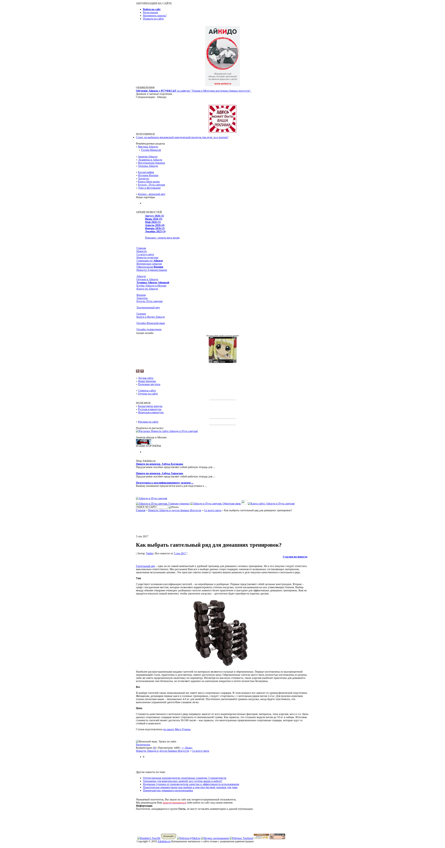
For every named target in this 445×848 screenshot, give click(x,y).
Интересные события (149, 263)
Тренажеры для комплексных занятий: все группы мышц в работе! (182, 781)
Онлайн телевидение (148, 329)
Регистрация (150, 12)
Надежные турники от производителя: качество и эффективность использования (191, 784)
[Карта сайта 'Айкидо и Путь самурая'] (271, 503)
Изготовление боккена (151, 162)
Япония (141, 294)
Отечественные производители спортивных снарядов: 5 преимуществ (184, 777)
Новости (141, 251)
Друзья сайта (145, 378)
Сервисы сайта (147, 390)
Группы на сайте (148, 393)
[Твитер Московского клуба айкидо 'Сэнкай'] (138, 371)
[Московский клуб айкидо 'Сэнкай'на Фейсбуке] (142, 371)
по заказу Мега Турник (177, 729)
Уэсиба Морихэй (151, 149)
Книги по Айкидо (147, 288)
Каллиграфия (146, 172)
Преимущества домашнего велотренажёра (168, 790)
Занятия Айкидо (147, 156)
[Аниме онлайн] (223, 362)
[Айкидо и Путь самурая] (151, 498)
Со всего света (145, 254)
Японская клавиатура (151, 412)
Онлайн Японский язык (150, 323)
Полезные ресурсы (149, 384)
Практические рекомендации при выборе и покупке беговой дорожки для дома (190, 787)
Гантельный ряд (145, 566)
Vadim (149, 553)
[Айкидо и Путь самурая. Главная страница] (162, 503)
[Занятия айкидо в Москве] (222, 85)
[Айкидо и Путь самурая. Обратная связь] (215, 503)
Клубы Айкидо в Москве (151, 285)
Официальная (149, 266)
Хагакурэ (143, 178)
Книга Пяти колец (149, 181)
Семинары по (149, 260)
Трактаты (142, 298)
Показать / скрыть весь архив (162, 237)
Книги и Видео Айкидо (150, 316)
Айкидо (141, 276)
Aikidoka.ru (164, 841)
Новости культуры (147, 257)
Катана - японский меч (151, 194)
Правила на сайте (153, 18)
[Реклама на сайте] (222, 131)
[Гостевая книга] (244, 503)
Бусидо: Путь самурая (149, 301)
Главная (141, 248)
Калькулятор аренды (150, 406)
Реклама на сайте (148, 421)
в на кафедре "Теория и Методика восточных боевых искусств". (193, 90)
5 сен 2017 (180, 553)
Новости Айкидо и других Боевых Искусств (162, 750)
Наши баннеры (147, 381)
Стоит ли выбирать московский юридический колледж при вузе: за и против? (182, 137)
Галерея (141, 313)
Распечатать (143, 744)
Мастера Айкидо (148, 146)
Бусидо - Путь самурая (151, 184)
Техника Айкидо (148, 165)
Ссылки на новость (295, 556)
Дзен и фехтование (149, 187)
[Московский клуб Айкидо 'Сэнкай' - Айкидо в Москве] (143, 443)
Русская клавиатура (149, 409)
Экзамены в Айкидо (150, 159)
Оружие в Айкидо (147, 279)
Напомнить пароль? (155, 15)
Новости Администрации (151, 269)
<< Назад (186, 747)
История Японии (148, 175)
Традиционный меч (148, 307)
